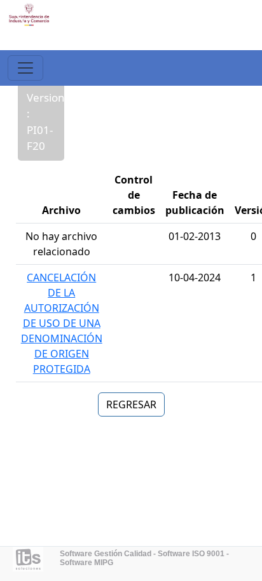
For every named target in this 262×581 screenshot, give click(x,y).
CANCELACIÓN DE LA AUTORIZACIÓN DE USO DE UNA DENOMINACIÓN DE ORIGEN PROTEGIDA (61, 323)
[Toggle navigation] (25, 68)
